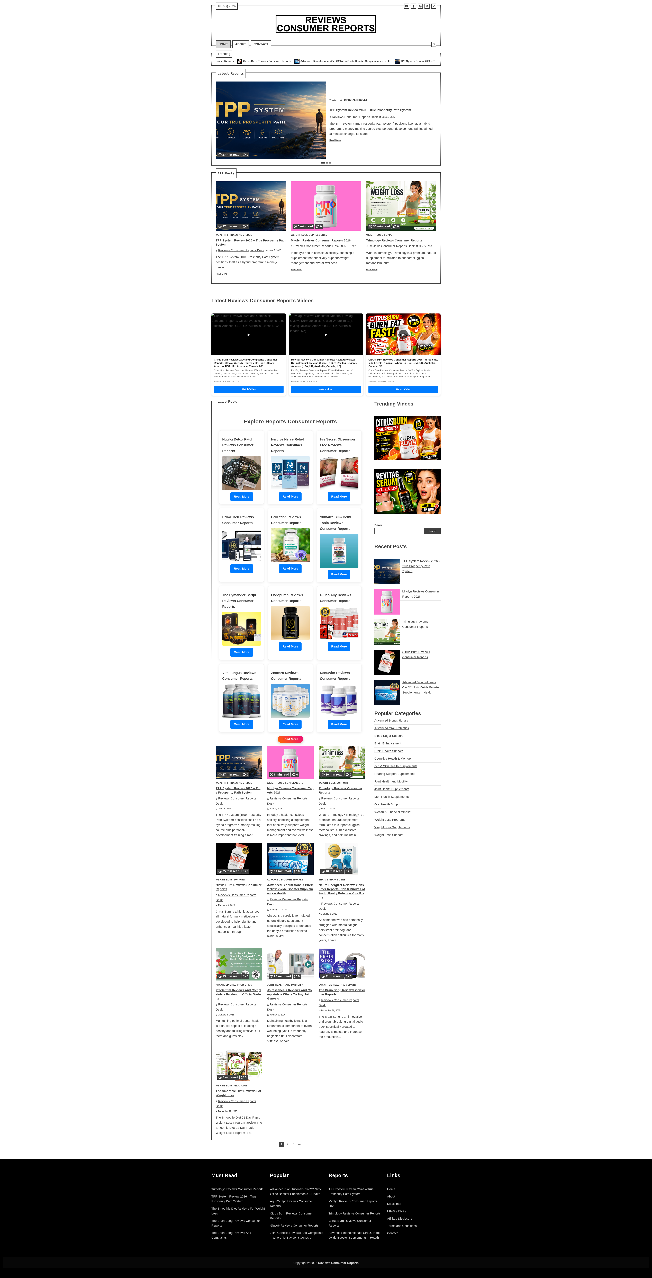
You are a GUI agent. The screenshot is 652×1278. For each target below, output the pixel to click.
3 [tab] (330, 163)
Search (379, 525)
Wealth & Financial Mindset (348, 100)
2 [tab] (327, 163)
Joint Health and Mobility (285, 985)
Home (223, 44)
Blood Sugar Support (388, 735)
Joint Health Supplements (391, 789)
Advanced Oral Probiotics (234, 985)
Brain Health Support (388, 751)
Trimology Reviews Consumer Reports (414, 61)
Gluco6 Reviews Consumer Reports (294, 1225)
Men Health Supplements (391, 796)
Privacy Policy (396, 1211)
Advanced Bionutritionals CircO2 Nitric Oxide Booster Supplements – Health (290, 889)
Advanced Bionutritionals (285, 880)
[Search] (433, 44)
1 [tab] (323, 163)
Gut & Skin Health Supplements (395, 766)
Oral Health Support (387, 804)
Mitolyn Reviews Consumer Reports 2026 (357, 61)
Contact (260, 44)
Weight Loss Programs (232, 1086)
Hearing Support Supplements (394, 774)
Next (299, 1144)
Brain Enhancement (332, 880)
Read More (335, 140)
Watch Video (249, 389)
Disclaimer (394, 1203)
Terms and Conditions (402, 1226)
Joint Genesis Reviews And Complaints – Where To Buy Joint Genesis (289, 994)
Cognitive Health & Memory (338, 985)
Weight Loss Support (381, 235)
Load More (290, 739)
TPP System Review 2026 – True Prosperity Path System (290, 61)
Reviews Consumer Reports (338, 1263)
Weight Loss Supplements (309, 235)
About (240, 44)
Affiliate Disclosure (399, 1218)
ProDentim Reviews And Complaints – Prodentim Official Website (238, 994)
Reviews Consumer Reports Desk (355, 117)
